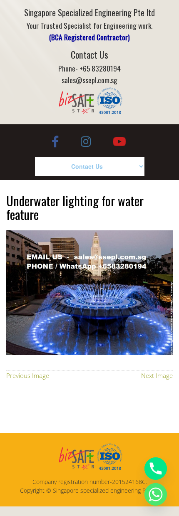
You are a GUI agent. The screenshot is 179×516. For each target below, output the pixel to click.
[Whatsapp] (155, 494)
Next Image (157, 375)
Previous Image (27, 375)
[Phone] (155, 468)
